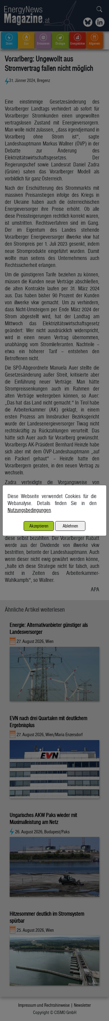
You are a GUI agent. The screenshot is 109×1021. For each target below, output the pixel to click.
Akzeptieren (38, 525)
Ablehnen (70, 525)
